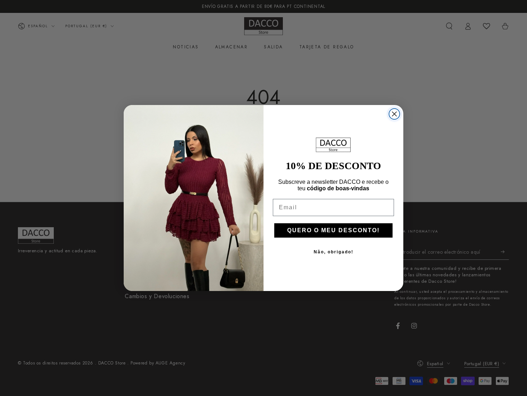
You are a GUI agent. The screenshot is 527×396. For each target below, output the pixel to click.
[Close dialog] (394, 114)
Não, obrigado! (333, 251)
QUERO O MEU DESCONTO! (333, 230)
